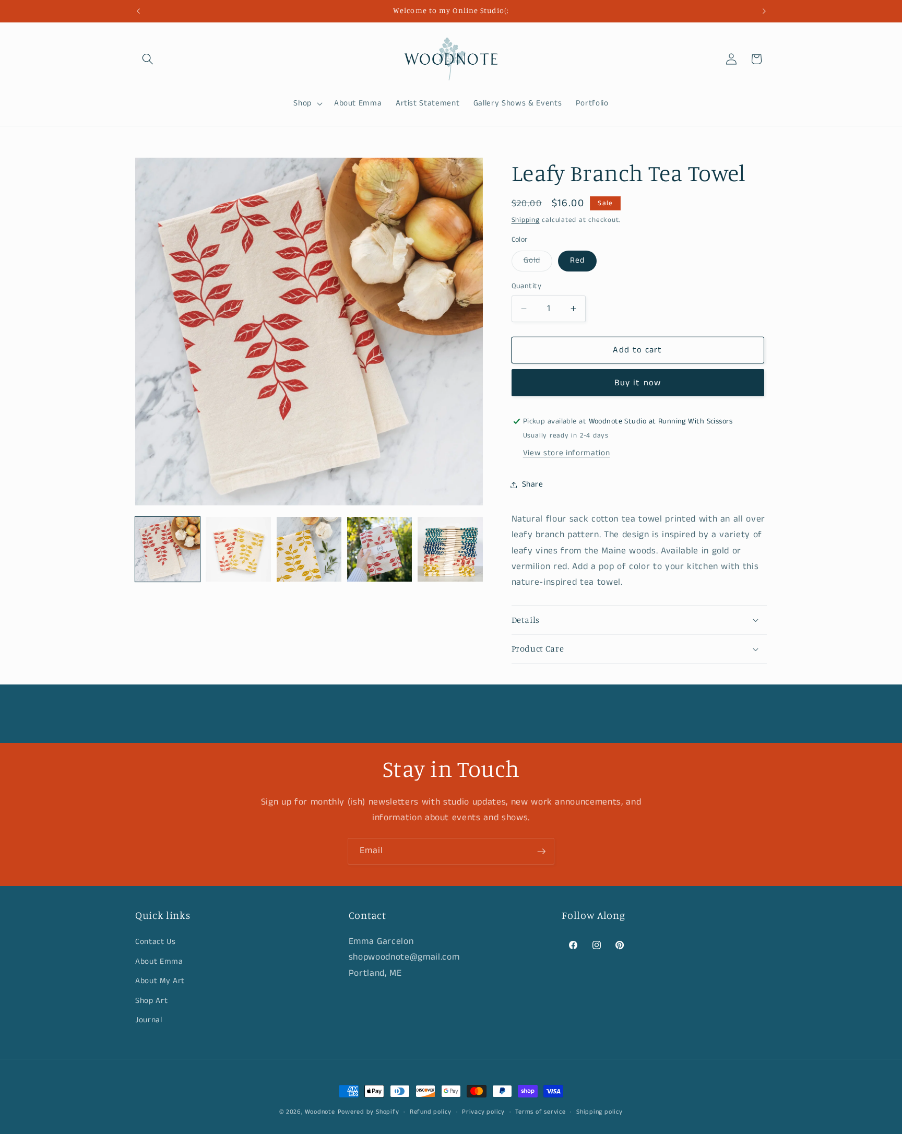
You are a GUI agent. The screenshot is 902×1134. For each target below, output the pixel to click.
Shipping (526, 220)
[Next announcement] (764, 11)
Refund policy (431, 1111)
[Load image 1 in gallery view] (167, 549)
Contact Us (155, 941)
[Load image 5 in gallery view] (450, 549)
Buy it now (637, 383)
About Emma (159, 961)
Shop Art (151, 1000)
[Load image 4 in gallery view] (379, 549)
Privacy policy (483, 1111)
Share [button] (532, 484)
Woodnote (320, 1111)
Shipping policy (599, 1111)
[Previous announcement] (138, 11)
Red (577, 260)
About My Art (160, 980)
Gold (538, 262)
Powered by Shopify (368, 1111)
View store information (566, 453)
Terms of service (540, 1111)
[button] (147, 59)
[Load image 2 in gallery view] (238, 549)
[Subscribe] (541, 851)
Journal (148, 1020)
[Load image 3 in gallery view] (309, 549)
